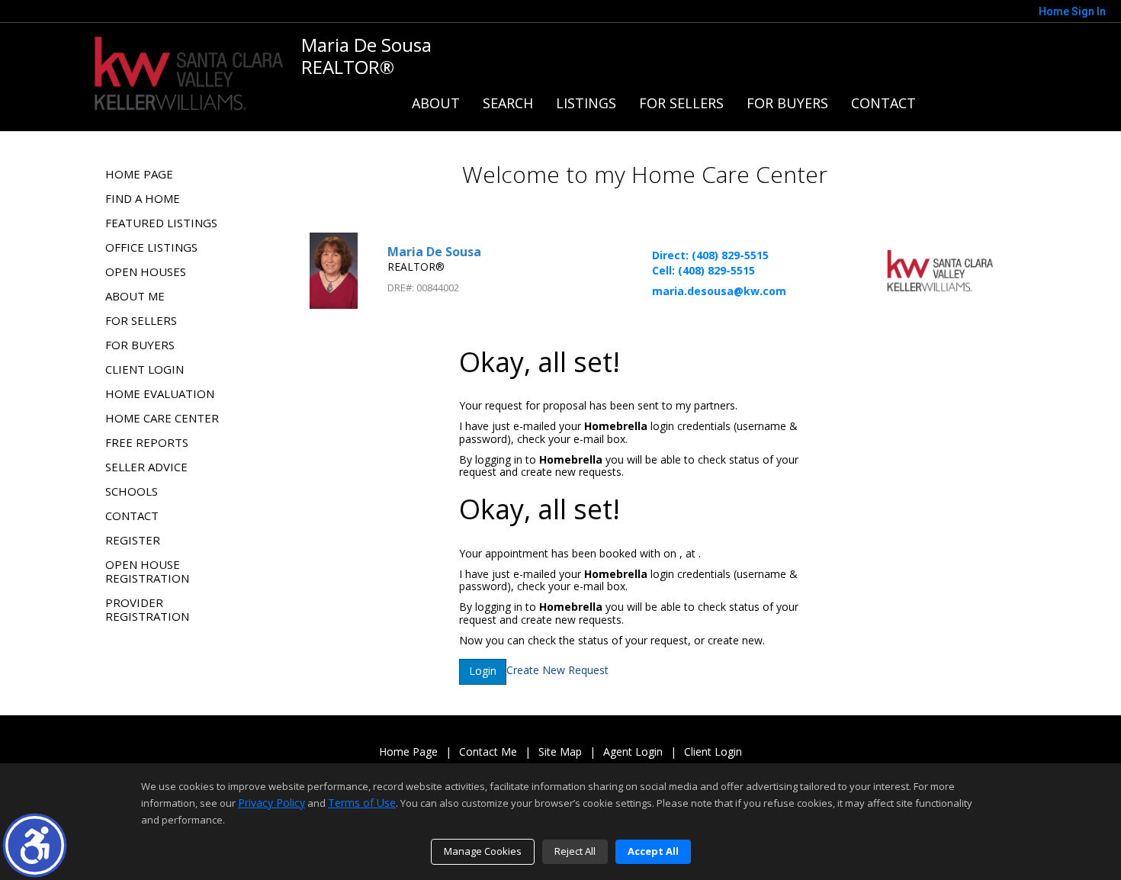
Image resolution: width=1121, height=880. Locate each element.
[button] (34, 845)
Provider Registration (147, 609)
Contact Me (488, 752)
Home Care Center (162, 418)
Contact (883, 103)
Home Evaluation (159, 393)
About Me (135, 296)
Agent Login (633, 752)
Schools (131, 491)
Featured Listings (161, 222)
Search (508, 103)
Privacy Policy (271, 802)
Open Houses (145, 271)
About (436, 103)
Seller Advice (146, 466)
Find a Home (142, 198)
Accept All (653, 851)
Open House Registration (147, 571)
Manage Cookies (483, 851)
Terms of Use (362, 802)
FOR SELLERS (681, 103)
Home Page (139, 173)
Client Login (144, 369)
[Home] (189, 71)
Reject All (575, 851)
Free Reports (146, 442)
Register (132, 540)
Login (482, 670)
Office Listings (151, 247)
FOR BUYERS (787, 103)
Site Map (560, 752)
